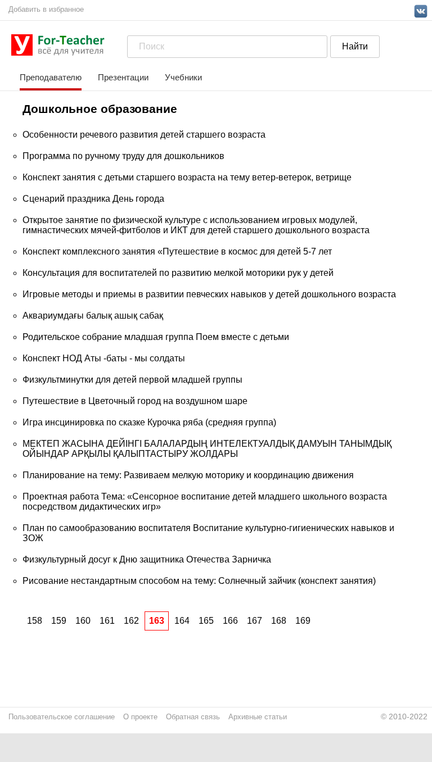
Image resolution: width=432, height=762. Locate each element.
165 (206, 620)
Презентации (123, 77)
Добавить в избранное (46, 9)
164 (182, 620)
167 (254, 620)
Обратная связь (193, 717)
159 (58, 620)
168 (278, 620)
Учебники (183, 77)
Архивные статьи (257, 717)
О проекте (140, 717)
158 (34, 620)
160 (83, 620)
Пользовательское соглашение (61, 717)
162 (131, 620)
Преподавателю (51, 77)
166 (230, 620)
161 (107, 620)
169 (302, 620)
